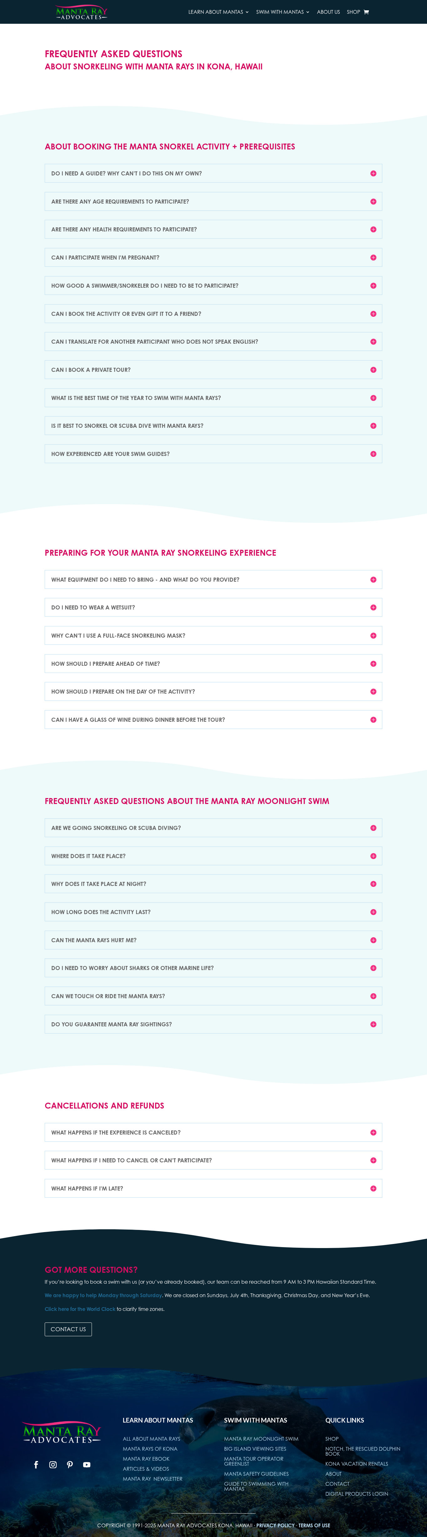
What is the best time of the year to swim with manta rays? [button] (136, 398)
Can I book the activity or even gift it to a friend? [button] (126, 313)
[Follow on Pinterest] (70, 1465)
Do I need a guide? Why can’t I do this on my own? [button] (126, 173)
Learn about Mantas (215, 12)
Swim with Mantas (280, 12)
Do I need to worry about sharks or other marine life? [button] (132, 968)
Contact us (68, 1329)
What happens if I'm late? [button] (87, 1188)
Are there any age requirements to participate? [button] (120, 201)
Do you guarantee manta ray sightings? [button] (111, 1024)
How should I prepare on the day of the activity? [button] (123, 691)
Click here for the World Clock (80, 1309)
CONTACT (337, 1484)
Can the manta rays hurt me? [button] (94, 940)
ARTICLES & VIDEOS (146, 1469)
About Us (328, 12)
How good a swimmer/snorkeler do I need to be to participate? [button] (145, 285)
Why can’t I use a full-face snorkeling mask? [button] (118, 635)
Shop (353, 12)
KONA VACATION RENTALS (356, 1464)
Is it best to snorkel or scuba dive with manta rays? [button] (127, 425)
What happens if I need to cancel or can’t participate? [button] (131, 1160)
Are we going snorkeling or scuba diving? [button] (116, 828)
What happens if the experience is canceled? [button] (116, 1132)
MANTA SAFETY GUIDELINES (256, 1474)
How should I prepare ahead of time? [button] (105, 663)
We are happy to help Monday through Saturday (103, 1295)
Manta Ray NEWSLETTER (153, 1479)
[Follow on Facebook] (36, 1465)
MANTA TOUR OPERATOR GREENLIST (254, 1461)
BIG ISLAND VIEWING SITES (255, 1449)
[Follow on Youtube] (87, 1465)
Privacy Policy (275, 1525)
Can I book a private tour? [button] (91, 369)
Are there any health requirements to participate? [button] (124, 229)
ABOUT (333, 1474)
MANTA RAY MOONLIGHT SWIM (261, 1439)
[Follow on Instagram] (53, 1465)
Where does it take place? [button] (88, 856)
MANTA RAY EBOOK (146, 1459)
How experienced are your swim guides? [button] (110, 454)
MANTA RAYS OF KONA (150, 1449)
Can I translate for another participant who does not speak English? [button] (154, 341)
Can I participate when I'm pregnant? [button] (105, 257)
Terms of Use (314, 1525)
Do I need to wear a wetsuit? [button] (93, 607)
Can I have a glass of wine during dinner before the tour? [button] (138, 719)
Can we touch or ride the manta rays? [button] (108, 996)
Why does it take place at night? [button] (98, 884)
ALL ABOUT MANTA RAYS (151, 1439)
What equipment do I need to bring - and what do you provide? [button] (145, 579)
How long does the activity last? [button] (101, 912)
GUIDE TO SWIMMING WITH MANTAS (256, 1486)
